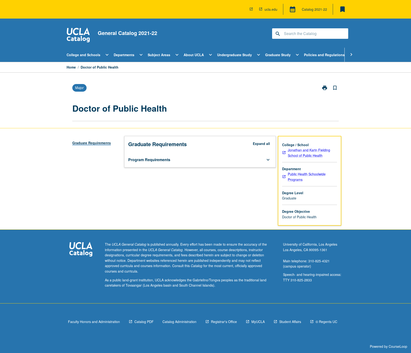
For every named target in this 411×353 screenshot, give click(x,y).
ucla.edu (270, 9)
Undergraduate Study (234, 54)
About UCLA (194, 54)
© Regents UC (326, 321)
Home (71, 67)
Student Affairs (290, 321)
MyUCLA (258, 321)
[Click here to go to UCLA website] (81, 250)
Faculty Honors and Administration (94, 321)
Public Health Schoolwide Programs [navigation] (307, 177)
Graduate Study (278, 54)
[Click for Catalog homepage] (78, 35)
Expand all (261, 143)
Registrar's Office (224, 321)
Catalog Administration (179, 321)
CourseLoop (398, 346)
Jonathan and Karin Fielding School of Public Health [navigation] (309, 153)
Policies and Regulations (324, 54)
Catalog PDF (144, 321)
